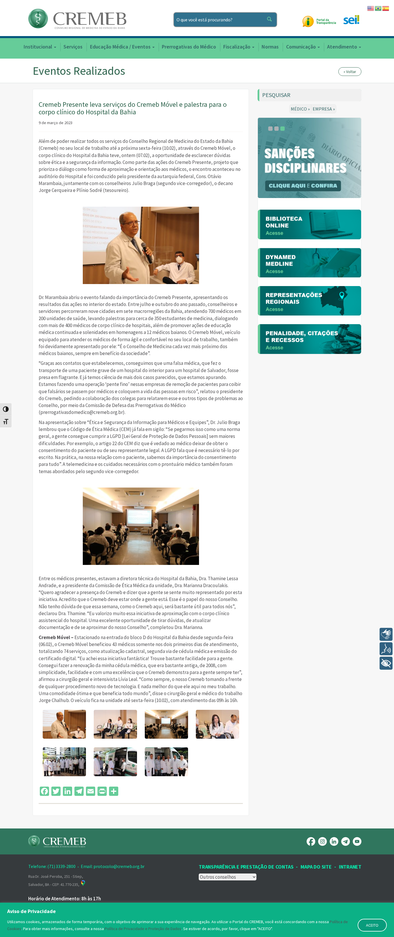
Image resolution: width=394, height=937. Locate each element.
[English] (371, 8)
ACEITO (372, 925)
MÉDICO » (300, 109)
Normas (270, 46)
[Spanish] (386, 8)
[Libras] (386, 634)
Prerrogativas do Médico (189, 46)
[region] (197, 920)
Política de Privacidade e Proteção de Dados (143, 928)
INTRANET (350, 866)
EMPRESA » (324, 109)
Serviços (72, 46)
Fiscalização (237, 46)
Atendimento (342, 46)
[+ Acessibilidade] (386, 663)
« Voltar (350, 71)
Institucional (38, 46)
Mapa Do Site (316, 866)
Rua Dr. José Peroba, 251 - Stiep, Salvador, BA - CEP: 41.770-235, (55, 880)
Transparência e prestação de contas (246, 866)
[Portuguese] (378, 8)
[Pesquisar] (270, 19)
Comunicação (301, 46)
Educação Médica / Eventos (121, 46)
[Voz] (386, 648)
